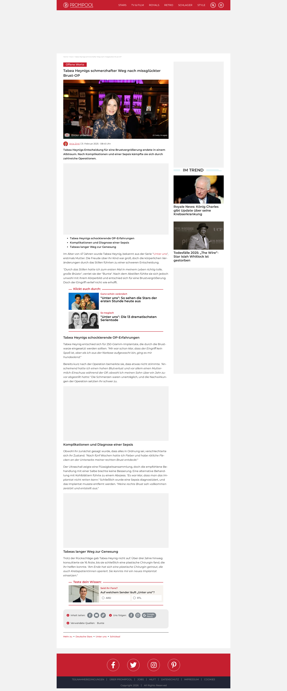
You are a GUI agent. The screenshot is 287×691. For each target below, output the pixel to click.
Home (65, 57)
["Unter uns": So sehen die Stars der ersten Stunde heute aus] (84, 301)
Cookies (209, 679)
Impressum (191, 679)
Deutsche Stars (84, 636)
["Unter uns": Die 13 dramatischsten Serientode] (84, 320)
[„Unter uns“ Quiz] (84, 593)
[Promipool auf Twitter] (133, 665)
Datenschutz (170, 679)
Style (201, 5)
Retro (168, 5)
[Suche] (213, 5)
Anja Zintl (74, 143)
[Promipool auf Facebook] (113, 665)
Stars (122, 5)
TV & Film (137, 5)
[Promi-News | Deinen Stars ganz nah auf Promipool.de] (89, 5)
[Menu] (221, 5)
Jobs (140, 679)
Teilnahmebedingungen (88, 679)
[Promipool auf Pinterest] (173, 665)
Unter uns (160, 253)
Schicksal (115, 636)
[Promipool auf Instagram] (153, 665)
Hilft (152, 679)
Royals (154, 5)
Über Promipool (120, 679)
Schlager (185, 5)
